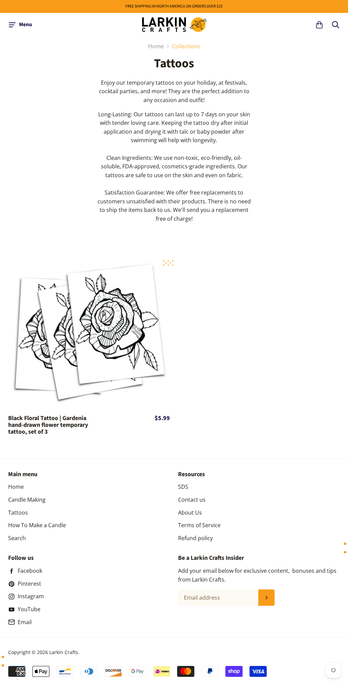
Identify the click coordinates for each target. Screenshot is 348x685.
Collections (186, 46)
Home (16, 486)
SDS (183, 486)
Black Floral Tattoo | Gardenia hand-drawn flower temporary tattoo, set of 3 (48, 425)
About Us (190, 512)
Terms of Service (199, 525)
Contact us (192, 499)
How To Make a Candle (37, 525)
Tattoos (18, 512)
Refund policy (195, 538)
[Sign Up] (266, 597)
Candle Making (27, 499)
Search (17, 538)
